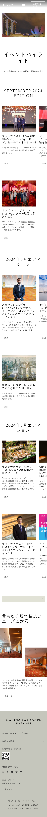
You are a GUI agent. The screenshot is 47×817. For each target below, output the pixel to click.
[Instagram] (8, 772)
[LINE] (17, 772)
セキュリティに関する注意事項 (19, 805)
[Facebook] (12, 772)
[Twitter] (3, 772)
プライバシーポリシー (30, 801)
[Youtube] (21, 772)
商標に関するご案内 (14, 801)
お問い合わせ (37, 5)
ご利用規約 (34, 805)
